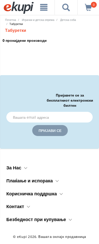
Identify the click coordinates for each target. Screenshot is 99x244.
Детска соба (68, 20)
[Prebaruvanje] (66, 7)
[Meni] (44, 7)
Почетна (10, 20)
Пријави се (50, 130)
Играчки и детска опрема (38, 20)
